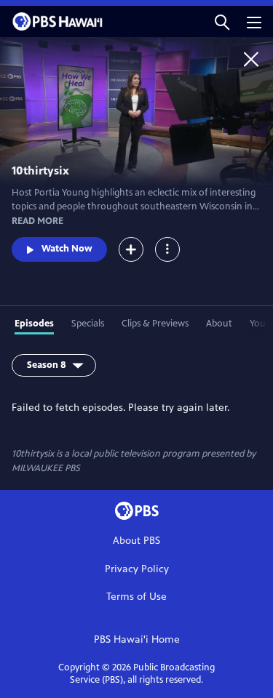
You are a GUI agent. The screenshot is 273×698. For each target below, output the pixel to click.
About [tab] (219, 323)
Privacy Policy (137, 569)
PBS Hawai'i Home (137, 639)
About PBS (136, 540)
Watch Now (66, 248)
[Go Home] (251, 59)
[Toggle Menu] (167, 249)
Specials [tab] (87, 323)
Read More (37, 221)
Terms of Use (136, 596)
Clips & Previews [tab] (155, 323)
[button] (222, 21)
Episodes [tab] (34, 323)
